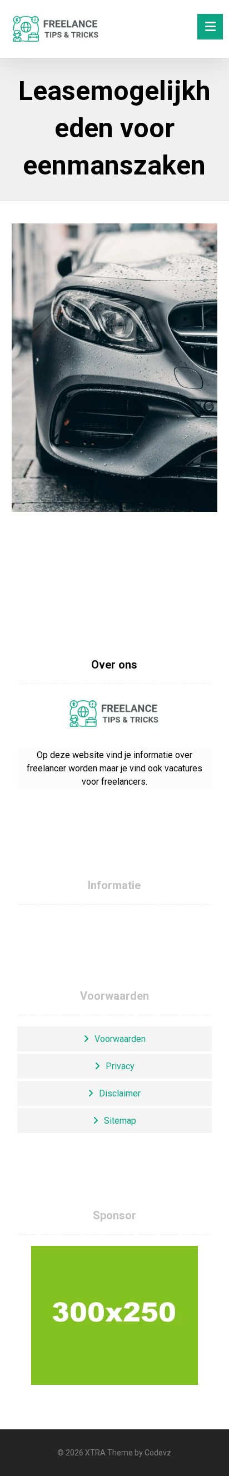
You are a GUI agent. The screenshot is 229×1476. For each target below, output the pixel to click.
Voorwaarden (120, 1039)
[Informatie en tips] (56, 29)
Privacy (120, 1066)
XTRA (95, 1452)
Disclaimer (120, 1093)
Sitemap (120, 1120)
